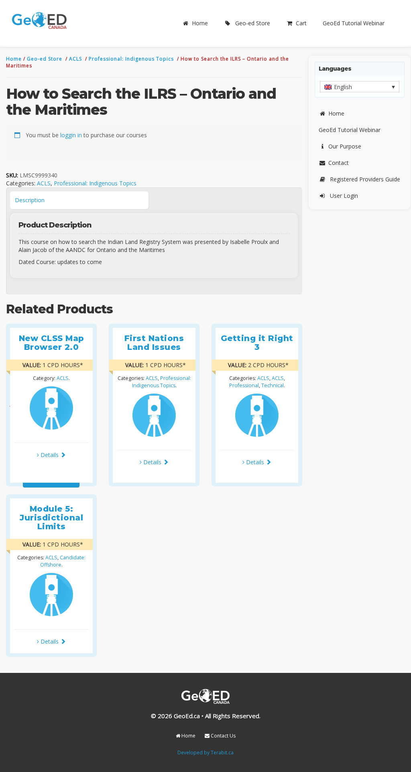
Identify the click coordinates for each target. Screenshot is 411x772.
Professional (244, 385)
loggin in (71, 135)
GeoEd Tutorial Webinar (354, 23)
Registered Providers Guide (365, 179)
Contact (338, 163)
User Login (344, 195)
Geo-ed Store (252, 23)
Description (30, 200)
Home (200, 23)
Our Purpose (344, 146)
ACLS (76, 58)
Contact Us (223, 735)
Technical (272, 385)
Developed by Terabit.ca (205, 752)
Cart (301, 23)
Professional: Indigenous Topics (132, 58)
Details (49, 455)
